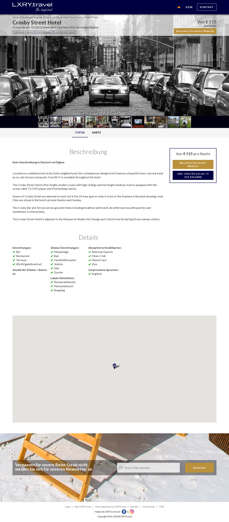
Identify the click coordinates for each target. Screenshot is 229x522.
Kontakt (207, 7)
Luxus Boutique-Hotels (65, 32)
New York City (65, 17)
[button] (179, 7)
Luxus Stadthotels (44, 32)
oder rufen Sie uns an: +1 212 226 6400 (193, 175)
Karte (96, 132)
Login (67, 506)
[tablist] (88, 132)
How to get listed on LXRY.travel (110, 506)
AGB (161, 506)
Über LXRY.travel (82, 506)
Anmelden (199, 467)
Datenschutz (148, 506)
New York (49, 17)
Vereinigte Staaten (31, 17)
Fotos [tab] (79, 132)
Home (16, 17)
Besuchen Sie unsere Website (195, 31)
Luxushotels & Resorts (23, 32)
